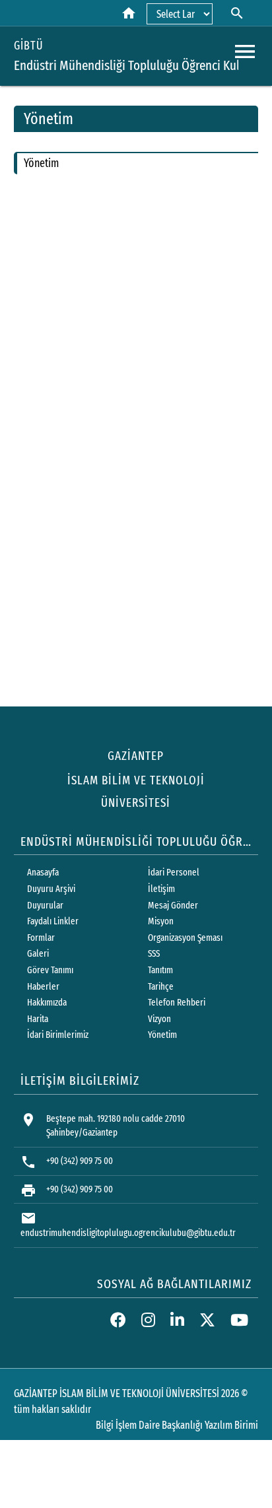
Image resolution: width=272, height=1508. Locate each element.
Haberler (43, 986)
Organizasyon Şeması (185, 937)
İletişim (161, 889)
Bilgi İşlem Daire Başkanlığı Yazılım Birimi (177, 1425)
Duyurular (45, 905)
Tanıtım (160, 970)
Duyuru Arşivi (51, 889)
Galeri (38, 953)
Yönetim (162, 1035)
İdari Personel (173, 872)
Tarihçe (161, 986)
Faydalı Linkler (53, 921)
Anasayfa (43, 872)
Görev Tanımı (50, 970)
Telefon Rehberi (176, 1002)
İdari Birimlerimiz (57, 1035)
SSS (154, 953)
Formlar (41, 937)
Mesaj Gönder (173, 905)
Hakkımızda (47, 1002)
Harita (37, 1019)
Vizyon (159, 1019)
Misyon (161, 921)
